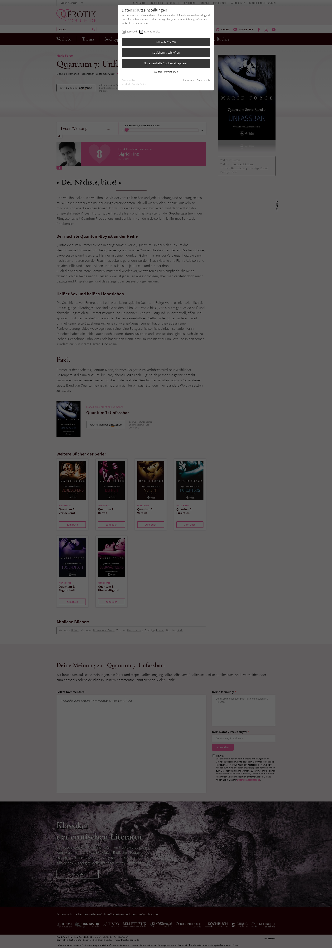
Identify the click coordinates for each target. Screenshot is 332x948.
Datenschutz (203, 80)
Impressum (189, 80)
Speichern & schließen (166, 52)
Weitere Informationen (166, 72)
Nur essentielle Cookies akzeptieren (166, 63)
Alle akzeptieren (166, 42)
